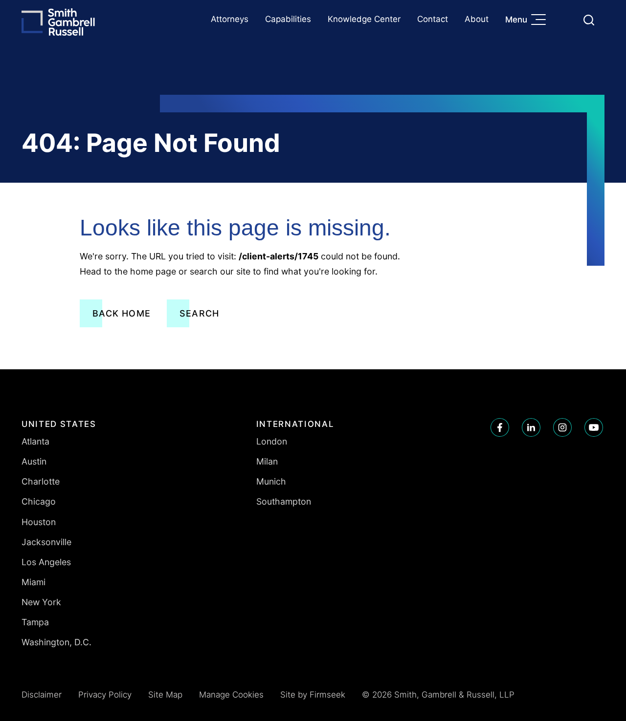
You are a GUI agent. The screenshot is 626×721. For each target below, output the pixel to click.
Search (199, 313)
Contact (432, 19)
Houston (39, 522)
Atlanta (35, 441)
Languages (565, 19)
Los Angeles (46, 562)
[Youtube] (593, 427)
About (477, 19)
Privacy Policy (105, 695)
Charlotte (41, 481)
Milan (267, 461)
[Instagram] (562, 427)
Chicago (39, 501)
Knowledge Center (364, 19)
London (271, 441)
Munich (271, 481)
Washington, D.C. (56, 642)
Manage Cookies (231, 695)
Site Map (165, 695)
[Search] (588, 20)
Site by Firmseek (312, 695)
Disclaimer (42, 695)
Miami (33, 582)
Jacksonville (46, 542)
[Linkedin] (531, 427)
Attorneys (229, 19)
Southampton (283, 501)
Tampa (35, 622)
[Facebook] (500, 427)
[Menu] (541, 20)
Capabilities (288, 19)
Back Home (121, 313)
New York (41, 602)
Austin (34, 461)
